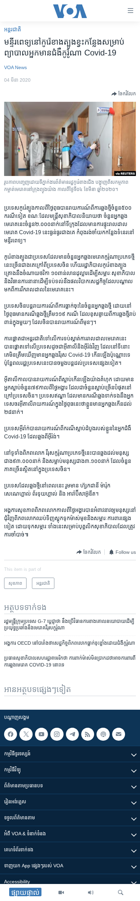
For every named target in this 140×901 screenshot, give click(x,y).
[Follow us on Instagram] (56, 734)
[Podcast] (103, 734)
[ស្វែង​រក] (120, 892)
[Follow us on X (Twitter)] (25, 734)
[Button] (123, 94)
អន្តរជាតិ (12, 29)
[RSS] (87, 734)
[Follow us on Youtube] (41, 734)
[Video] (61, 892)
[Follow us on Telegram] (72, 734)
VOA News (15, 67)
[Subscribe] (118, 734)
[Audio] (91, 892)
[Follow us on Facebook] (10, 734)
